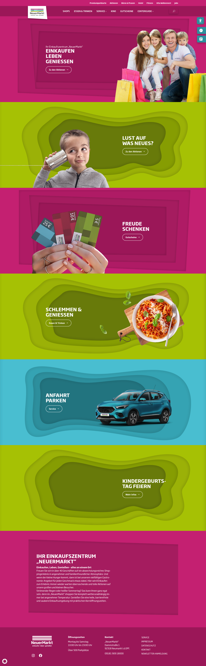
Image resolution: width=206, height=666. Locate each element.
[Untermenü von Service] (106, 11)
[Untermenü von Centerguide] (153, 11)
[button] (173, 11)
